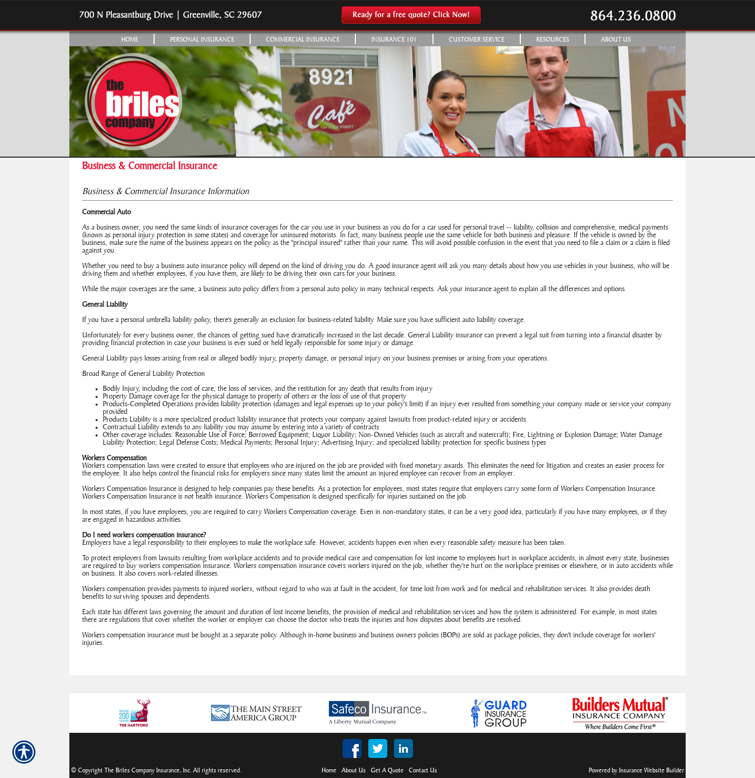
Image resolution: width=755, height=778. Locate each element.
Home (329, 770)
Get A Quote (387, 770)
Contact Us (423, 770)
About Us (354, 770)
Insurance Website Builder (651, 770)
